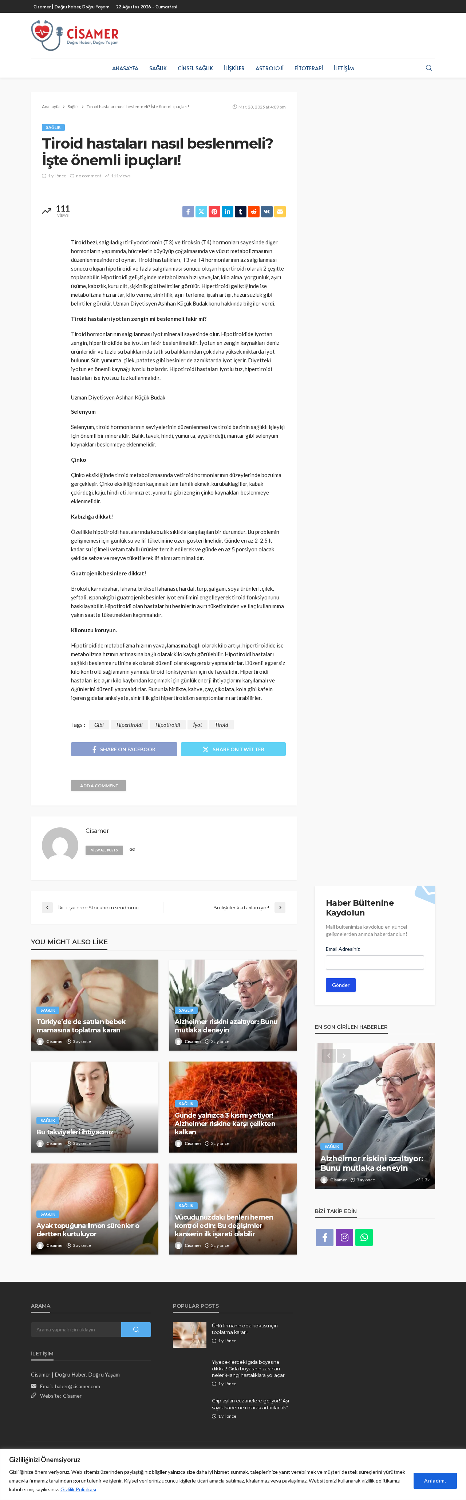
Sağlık (158, 68)
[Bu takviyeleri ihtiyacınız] (94, 1107)
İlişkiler (234, 68)
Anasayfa (125, 68)
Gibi (99, 724)
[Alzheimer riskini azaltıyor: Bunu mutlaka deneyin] (233, 1005)
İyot (197, 724)
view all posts (104, 850)
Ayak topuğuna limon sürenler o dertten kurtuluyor (87, 1230)
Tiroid (221, 724)
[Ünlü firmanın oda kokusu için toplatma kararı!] (189, 1335)
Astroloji (270, 68)
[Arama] (429, 68)
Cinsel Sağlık (195, 68)
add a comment (99, 785)
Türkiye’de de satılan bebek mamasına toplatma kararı (81, 1026)
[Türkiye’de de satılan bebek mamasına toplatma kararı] (94, 1005)
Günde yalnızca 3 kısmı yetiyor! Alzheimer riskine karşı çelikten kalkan (225, 1124)
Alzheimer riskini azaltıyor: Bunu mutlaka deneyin (226, 1026)
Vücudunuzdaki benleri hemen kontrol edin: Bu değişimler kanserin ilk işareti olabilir (224, 1226)
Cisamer (54, 1041)
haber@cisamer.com (77, 1386)
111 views (121, 175)
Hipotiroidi (167, 724)
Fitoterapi (309, 68)
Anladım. (435, 1480)
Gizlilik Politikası (78, 1489)
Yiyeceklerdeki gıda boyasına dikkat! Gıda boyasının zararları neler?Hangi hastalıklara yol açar (248, 1368)
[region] (233, 1474)
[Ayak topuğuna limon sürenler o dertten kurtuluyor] (94, 1209)
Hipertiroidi (129, 724)
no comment (88, 175)
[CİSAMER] (74, 35)
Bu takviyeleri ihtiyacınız (74, 1132)
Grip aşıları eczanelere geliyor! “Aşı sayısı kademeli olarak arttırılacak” (250, 1404)
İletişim (344, 68)
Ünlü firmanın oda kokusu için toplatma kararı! (244, 1329)
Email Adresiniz (343, 949)
